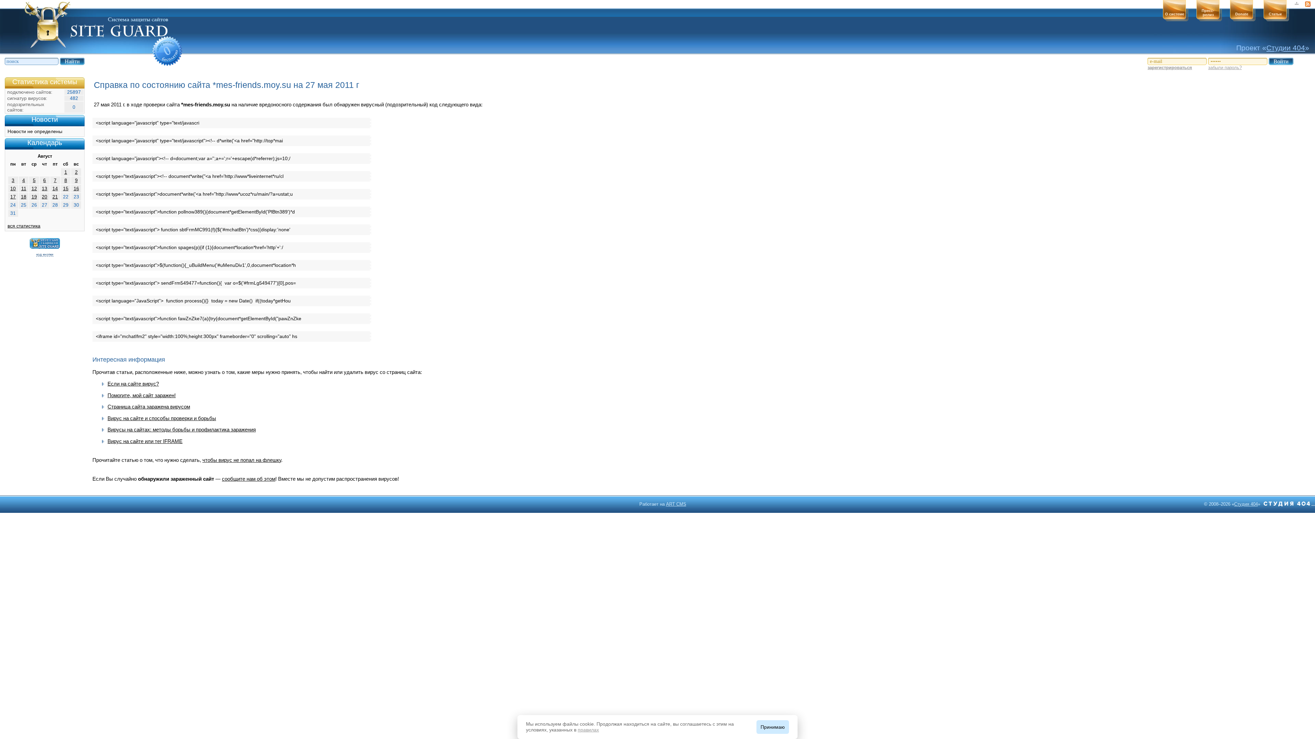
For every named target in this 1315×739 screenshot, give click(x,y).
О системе (1174, 14)
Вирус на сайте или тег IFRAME (145, 441)
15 (65, 188)
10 (13, 188)
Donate (1241, 14)
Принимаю (773, 727)
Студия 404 (1246, 504)
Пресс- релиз (1208, 13)
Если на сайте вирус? (133, 384)
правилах (588, 729)
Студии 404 (1285, 48)
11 (23, 188)
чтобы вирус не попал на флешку (241, 460)
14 (55, 188)
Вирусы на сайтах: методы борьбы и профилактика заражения (182, 429)
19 (34, 196)
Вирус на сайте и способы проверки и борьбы (162, 418)
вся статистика (24, 226)
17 (13, 196)
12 (34, 188)
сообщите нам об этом (248, 479)
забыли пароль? (1225, 67)
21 (55, 196)
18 (23, 196)
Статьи (1275, 14)
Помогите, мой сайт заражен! (142, 395)
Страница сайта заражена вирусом (149, 407)
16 (76, 188)
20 (44, 196)
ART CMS (676, 504)
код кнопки (44, 254)
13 (44, 188)
